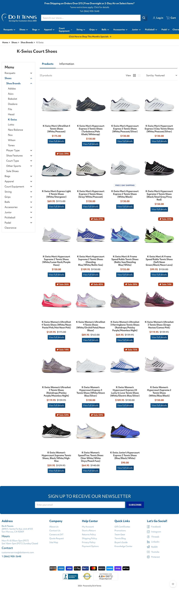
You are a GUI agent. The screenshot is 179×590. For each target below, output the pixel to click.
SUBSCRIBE (135, 504)
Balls (7, 202)
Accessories (11, 207)
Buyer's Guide (121, 542)
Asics (10, 93)
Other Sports (13, 166)
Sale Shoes (12, 171)
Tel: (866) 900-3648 (89, 11)
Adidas (12, 88)
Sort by (150, 75)
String (8, 191)
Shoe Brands (27, 42)
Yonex (11, 145)
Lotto (11, 124)
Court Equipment (14, 186)
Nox (10, 134)
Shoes (14, 42)
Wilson (11, 140)
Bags (7, 176)
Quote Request (56, 538)
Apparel (9, 181)
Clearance (10, 227)
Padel (8, 222)
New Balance (15, 129)
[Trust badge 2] (87, 576)
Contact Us (54, 530)
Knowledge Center (123, 546)
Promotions (120, 530)
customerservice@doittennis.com (18, 552)
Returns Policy (89, 534)
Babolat (12, 98)
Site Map (53, 542)
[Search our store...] (144, 18)
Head (11, 114)
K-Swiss (12, 119)
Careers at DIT (56, 534)
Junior (8, 212)
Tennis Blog (120, 538)
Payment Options (90, 546)
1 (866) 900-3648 (11, 556)
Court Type (12, 160)
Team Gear (120, 534)
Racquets (10, 73)
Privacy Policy (88, 542)
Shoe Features (14, 155)
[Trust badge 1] (70, 576)
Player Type (13, 150)
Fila (10, 109)
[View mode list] (139, 75)
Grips (7, 196)
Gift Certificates (122, 526)
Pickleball (10, 217)
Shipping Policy (89, 538)
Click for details (101, 7)
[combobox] (94, 18)
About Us (53, 526)
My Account (88, 526)
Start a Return (89, 530)
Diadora (12, 104)
